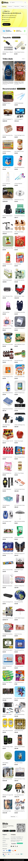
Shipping (4, 840)
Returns (4, 842)
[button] (8, 47)
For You (4, 6)
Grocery (10, 6)
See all (23, 58)
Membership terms (6, 838)
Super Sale (16, 6)
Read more (5, 24)
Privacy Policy (5, 844)
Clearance (23, 6)
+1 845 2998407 (19, 838)
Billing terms (5, 846)
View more (13, 816)
